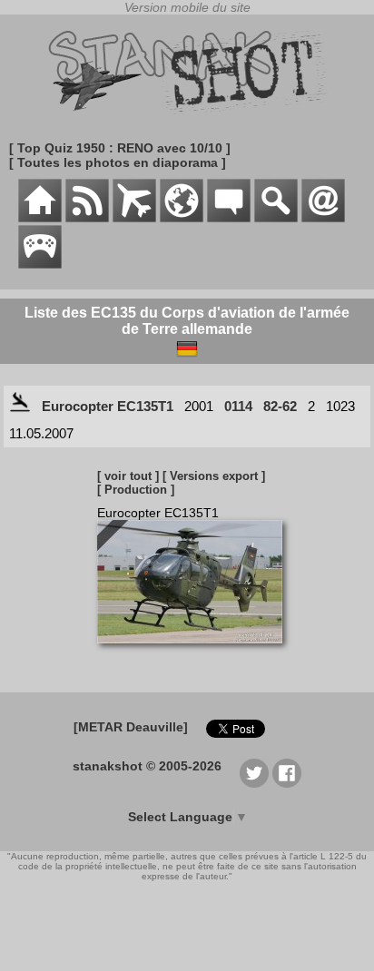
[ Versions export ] (213, 476)
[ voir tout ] (128, 476)
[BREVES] (87, 218)
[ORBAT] (134, 218)
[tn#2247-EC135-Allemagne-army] (196, 652)
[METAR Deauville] (131, 727)
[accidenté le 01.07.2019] (20, 406)
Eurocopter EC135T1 (107, 406)
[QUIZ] (40, 264)
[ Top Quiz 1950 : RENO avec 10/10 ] (120, 148)
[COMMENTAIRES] (229, 218)
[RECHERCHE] (276, 218)
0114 (238, 406)
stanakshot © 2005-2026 (147, 766)
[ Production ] (135, 489)
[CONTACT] (323, 218)
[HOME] (40, 218)
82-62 (280, 406)
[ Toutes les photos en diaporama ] (117, 162)
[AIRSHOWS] (181, 218)
